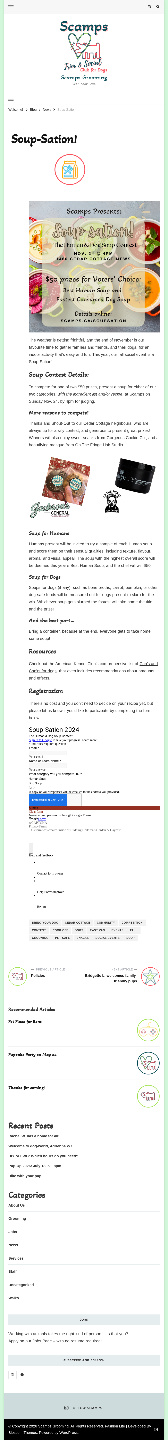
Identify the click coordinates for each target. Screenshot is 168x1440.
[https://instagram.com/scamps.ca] (12, 1375)
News (13, 1245)
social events (107, 937)
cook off (60, 930)
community (106, 922)
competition (132, 922)
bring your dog (45, 922)
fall (133, 930)
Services (16, 1258)
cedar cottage (77, 922)
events (117, 930)
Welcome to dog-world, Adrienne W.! (40, 1146)
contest (39, 930)
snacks (83, 937)
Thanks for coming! (26, 1087)
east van (97, 930)
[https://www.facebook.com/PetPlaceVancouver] (22, 1375)
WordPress (68, 1433)
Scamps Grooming (84, 77)
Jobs (12, 1232)
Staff (12, 1271)
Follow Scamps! (87, 1408)
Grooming (17, 1218)
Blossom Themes (22, 1433)
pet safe (62, 937)
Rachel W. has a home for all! (33, 1136)
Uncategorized (21, 1285)
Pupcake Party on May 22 (32, 1054)
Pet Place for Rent (25, 1021)
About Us (16, 1205)
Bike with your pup (24, 1176)
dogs (79, 930)
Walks (13, 1298)
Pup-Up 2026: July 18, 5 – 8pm (34, 1166)
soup (130, 937)
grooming (40, 937)
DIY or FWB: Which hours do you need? (43, 1156)
